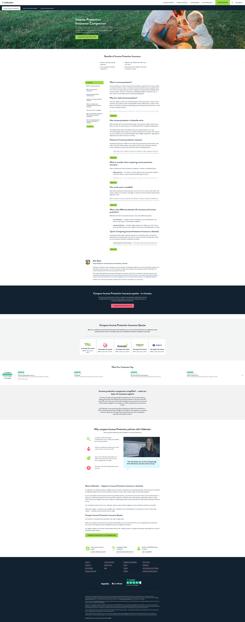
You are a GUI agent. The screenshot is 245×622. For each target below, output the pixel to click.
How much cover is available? (93, 110)
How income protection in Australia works (92, 95)
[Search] (232, 2)
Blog (105, 568)
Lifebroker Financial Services (150, 571)
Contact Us (88, 565)
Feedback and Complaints (130, 562)
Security (125, 568)
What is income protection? (93, 86)
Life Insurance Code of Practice (151, 568)
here (104, 602)
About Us (87, 562)
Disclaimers (146, 565)
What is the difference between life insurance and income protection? (94, 115)
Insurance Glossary (109, 562)
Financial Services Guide (98, 601)
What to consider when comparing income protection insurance (93, 105)
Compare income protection (87, 37)
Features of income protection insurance (94, 99)
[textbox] (123, 3)
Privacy (125, 565)
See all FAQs (89, 126)
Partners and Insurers (90, 571)
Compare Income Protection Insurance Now (101, 535)
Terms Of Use (146, 562)
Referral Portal (108, 565)
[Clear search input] (243, 3)
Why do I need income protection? (91, 90)
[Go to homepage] (7, 2)
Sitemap (125, 571)
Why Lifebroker (89, 568)
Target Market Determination (125, 599)
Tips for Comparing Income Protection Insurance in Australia (93, 121)
